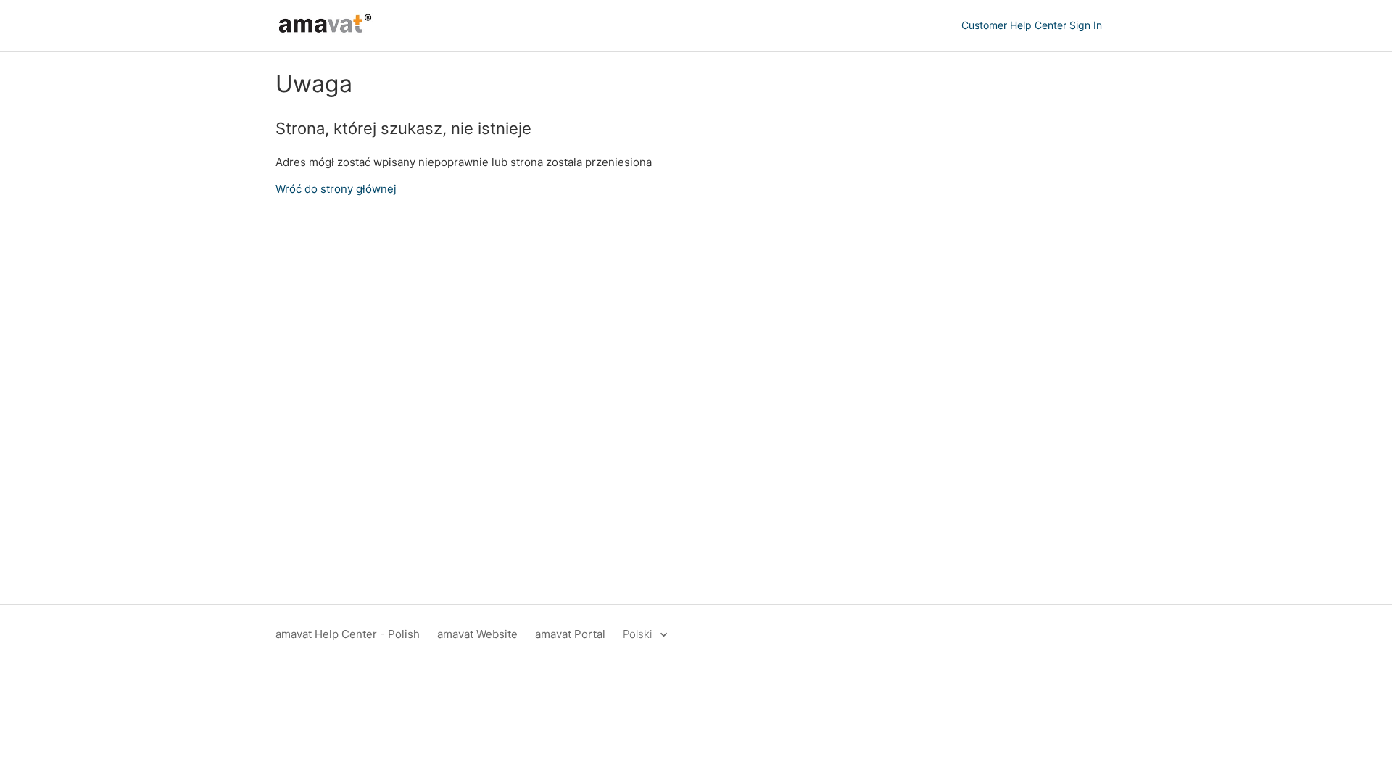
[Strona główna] (325, 33)
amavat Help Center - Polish (348, 634)
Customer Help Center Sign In (1031, 25)
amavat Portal (570, 634)
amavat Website (477, 634)
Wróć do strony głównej (336, 189)
